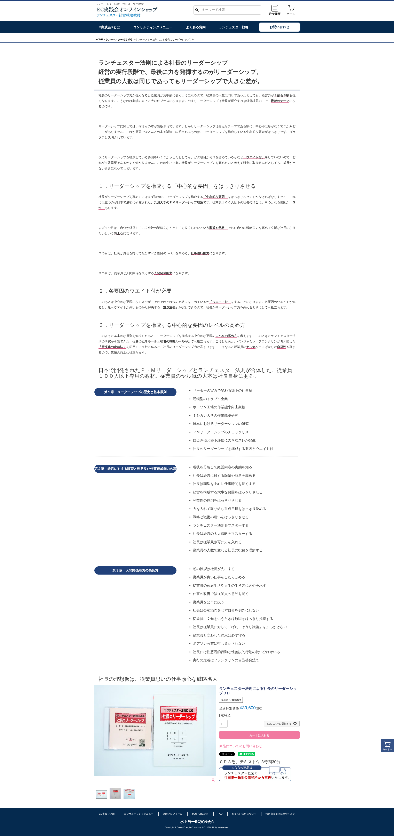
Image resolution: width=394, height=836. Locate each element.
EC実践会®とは (108, 27)
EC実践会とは (107, 813)
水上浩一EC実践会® (197, 822)
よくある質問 (196, 27)
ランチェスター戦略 (233, 27)
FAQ (220, 813)
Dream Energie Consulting (189, 827)
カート (291, 14)
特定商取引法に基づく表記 (280, 813)
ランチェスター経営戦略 (119, 39)
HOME (99, 39)
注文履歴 (275, 14)
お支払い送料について (244, 813)
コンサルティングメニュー (153, 27)
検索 (197, 10)
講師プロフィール (172, 813)
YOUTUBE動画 (200, 813)
